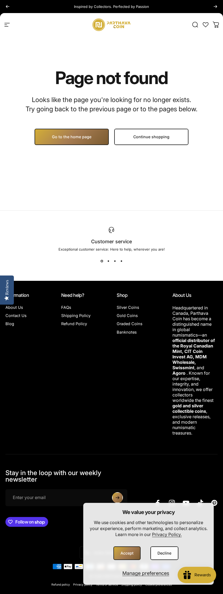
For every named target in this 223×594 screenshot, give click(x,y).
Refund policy (60, 584)
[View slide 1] (101, 261)
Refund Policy (74, 323)
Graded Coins (130, 323)
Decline (164, 553)
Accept (127, 553)
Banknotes (127, 332)
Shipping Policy (76, 315)
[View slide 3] (115, 261)
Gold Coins (127, 315)
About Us (14, 307)
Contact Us (16, 315)
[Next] (215, 6)
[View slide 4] (121, 261)
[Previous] (8, 6)
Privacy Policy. (167, 534)
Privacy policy (82, 584)
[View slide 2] (108, 261)
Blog (9, 323)
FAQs (66, 307)
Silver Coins (128, 307)
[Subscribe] (117, 497)
